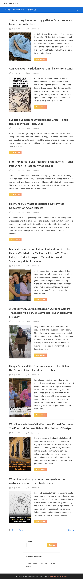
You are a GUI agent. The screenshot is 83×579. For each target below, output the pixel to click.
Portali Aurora (11, 3)
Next (70, 530)
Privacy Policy (18, 10)
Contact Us (31, 10)
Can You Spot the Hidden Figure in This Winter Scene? (41, 68)
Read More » (41, 59)
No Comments (33, 29)
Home (7, 10)
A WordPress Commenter (36, 563)
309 (21, 530)
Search (29, 541)
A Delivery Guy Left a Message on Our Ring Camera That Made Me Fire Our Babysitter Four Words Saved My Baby (41, 312)
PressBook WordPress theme (57, 576)
